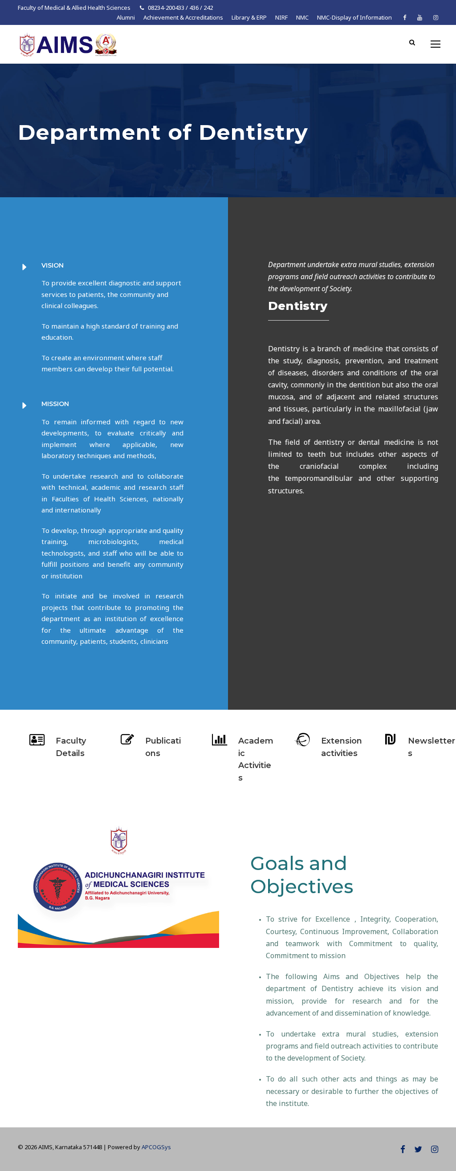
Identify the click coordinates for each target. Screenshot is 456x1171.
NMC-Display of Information (354, 17)
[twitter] (418, 1149)
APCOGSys (156, 1147)
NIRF (281, 17)
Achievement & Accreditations (183, 17)
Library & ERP (249, 17)
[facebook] (404, 17)
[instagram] (435, 17)
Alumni (126, 17)
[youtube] (419, 17)
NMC (302, 17)
